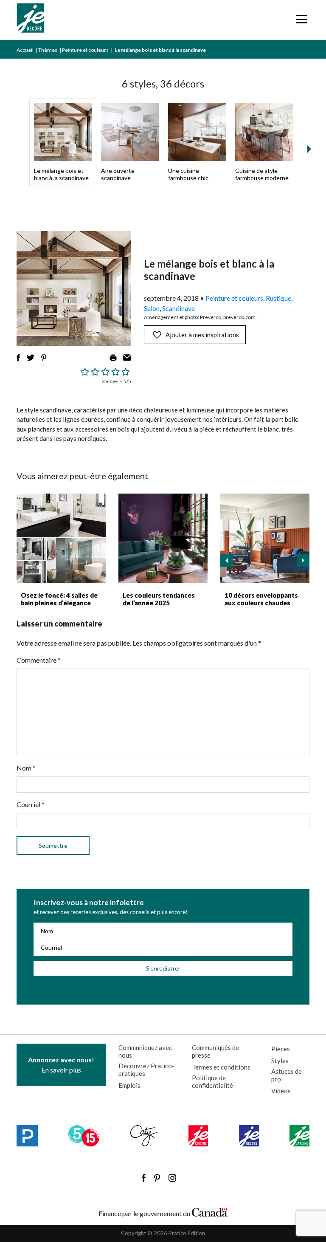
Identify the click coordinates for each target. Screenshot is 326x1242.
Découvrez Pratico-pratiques (146, 1069)
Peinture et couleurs (85, 50)
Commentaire (39, 660)
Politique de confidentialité (212, 1081)
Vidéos (281, 1091)
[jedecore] (249, 1135)
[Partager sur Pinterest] (43, 357)
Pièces (280, 1049)
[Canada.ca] (210, 1211)
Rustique (278, 298)
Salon (152, 308)
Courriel (31, 804)
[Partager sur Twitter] (30, 357)
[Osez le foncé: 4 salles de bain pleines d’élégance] (61, 538)
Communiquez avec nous (145, 1051)
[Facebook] (144, 1178)
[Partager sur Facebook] (18, 357)
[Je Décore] (30, 20)
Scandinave (178, 308)
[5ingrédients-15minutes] (83, 1135)
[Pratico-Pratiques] (27, 1135)
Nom (26, 768)
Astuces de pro (286, 1075)
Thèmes (47, 50)
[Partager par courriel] (127, 357)
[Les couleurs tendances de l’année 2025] (163, 538)
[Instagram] (172, 1178)
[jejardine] (299, 1135)
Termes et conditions (221, 1067)
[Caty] (144, 1135)
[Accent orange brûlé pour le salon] (264, 538)
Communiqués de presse (215, 1051)
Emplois (129, 1085)
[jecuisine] (198, 1135)
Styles (280, 1060)
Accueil (25, 50)
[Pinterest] (157, 1178)
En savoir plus (61, 1065)
